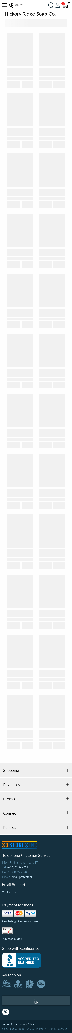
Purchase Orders (12, 938)
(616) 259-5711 (17, 867)
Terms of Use (9, 1024)
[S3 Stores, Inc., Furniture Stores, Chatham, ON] (21, 960)
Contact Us (9, 892)
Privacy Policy (26, 1024)
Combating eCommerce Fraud (20, 921)
